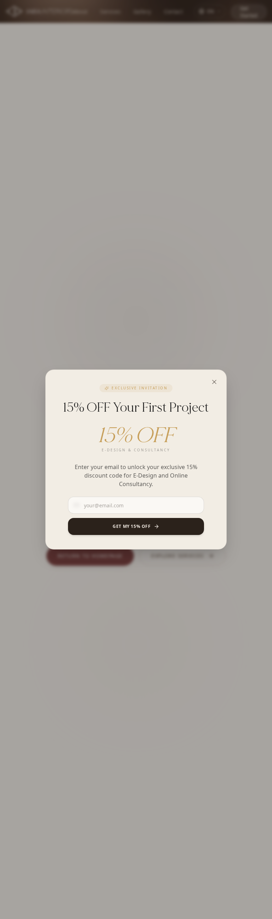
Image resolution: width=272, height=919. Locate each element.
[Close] (214, 382)
